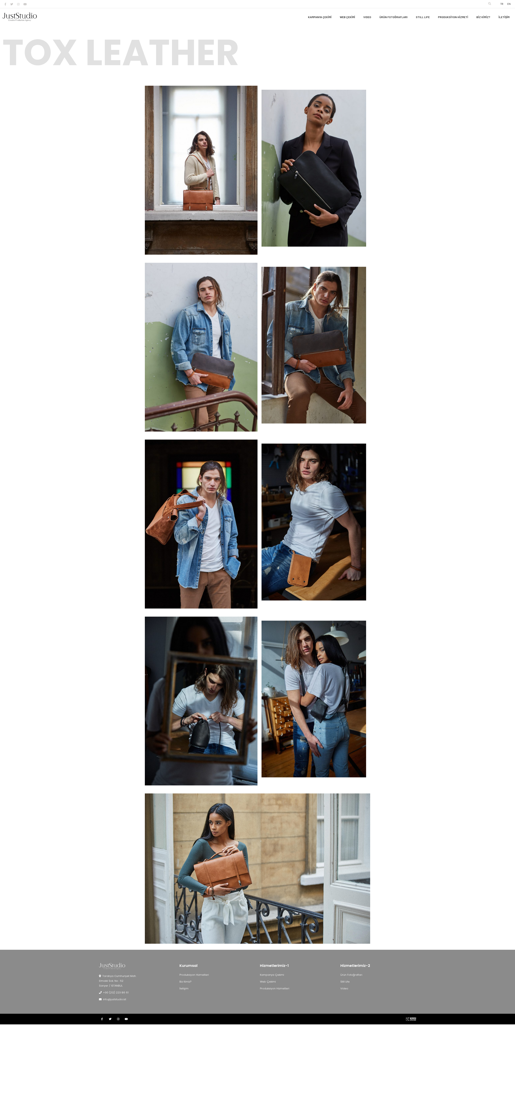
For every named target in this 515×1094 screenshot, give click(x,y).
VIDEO (367, 17)
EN (509, 4)
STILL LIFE (423, 17)
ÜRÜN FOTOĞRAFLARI (393, 17)
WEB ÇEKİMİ (347, 17)
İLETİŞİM (504, 17)
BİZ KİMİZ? (483, 17)
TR (501, 4)
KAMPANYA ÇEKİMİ (320, 17)
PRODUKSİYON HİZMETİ (453, 17)
